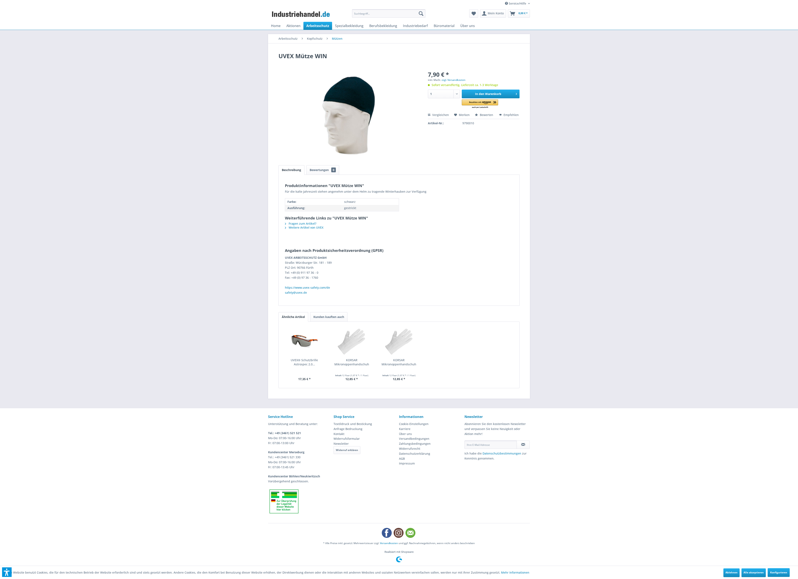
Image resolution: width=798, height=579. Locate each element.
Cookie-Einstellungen (414, 424)
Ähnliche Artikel (293, 317)
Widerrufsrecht (409, 449)
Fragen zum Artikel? (302, 223)
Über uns (405, 434)
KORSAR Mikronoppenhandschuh (351, 362)
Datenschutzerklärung (414, 454)
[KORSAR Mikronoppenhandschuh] (351, 341)
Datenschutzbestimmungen (502, 453)
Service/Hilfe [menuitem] (517, 3)
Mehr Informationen (515, 572)
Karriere (404, 429)
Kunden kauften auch (328, 317)
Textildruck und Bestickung (353, 424)
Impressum (407, 463)
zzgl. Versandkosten (454, 80)
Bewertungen (322, 170)
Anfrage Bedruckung (348, 429)
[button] (480, 104)
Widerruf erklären (347, 450)
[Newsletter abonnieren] (523, 445)
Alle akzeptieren (754, 572)
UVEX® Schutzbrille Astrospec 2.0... (304, 362)
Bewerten (486, 115)
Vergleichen (440, 115)
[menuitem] (388, 13)
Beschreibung (291, 170)
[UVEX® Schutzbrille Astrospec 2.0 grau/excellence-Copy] (304, 341)
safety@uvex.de (296, 292)
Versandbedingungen (414, 439)
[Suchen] (421, 13)
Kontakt (339, 434)
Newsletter (341, 444)
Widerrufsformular (347, 439)
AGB (402, 459)
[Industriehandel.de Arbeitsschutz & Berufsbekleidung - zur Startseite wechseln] (301, 14)
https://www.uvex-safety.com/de (307, 288)
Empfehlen (511, 115)
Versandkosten (389, 543)
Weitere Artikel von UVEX (305, 227)
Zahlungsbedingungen (415, 444)
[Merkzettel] (473, 13)
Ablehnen (731, 572)
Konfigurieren (778, 572)
